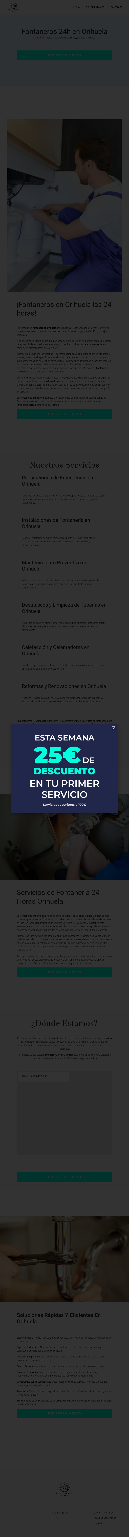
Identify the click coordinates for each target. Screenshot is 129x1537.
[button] (113, 728)
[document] (64, 768)
